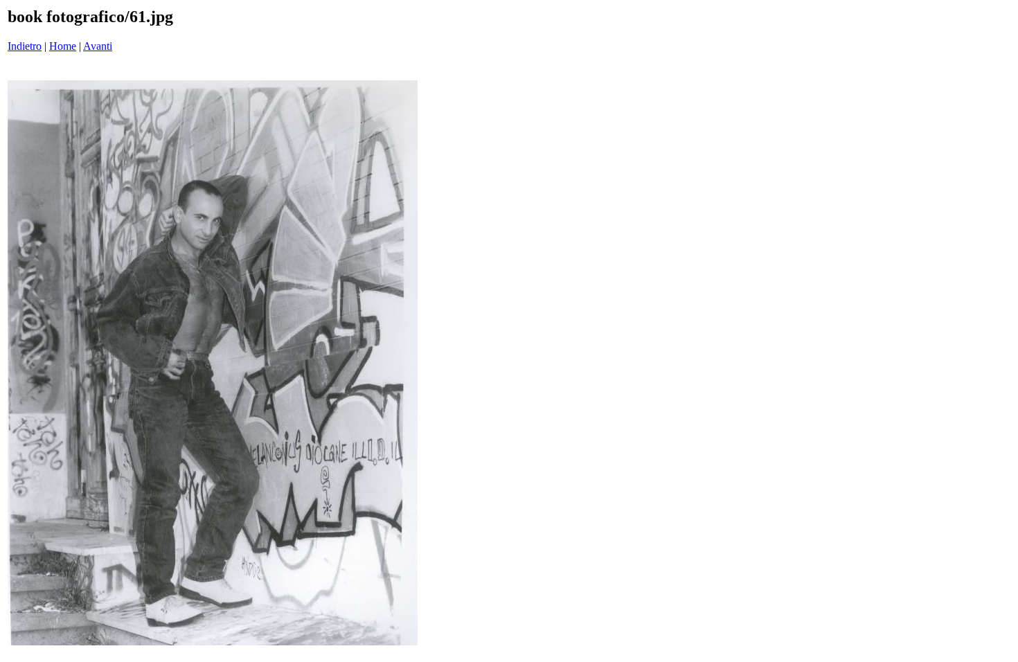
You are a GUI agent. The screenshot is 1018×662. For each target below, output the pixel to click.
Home (62, 46)
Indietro (25, 46)
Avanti (97, 46)
